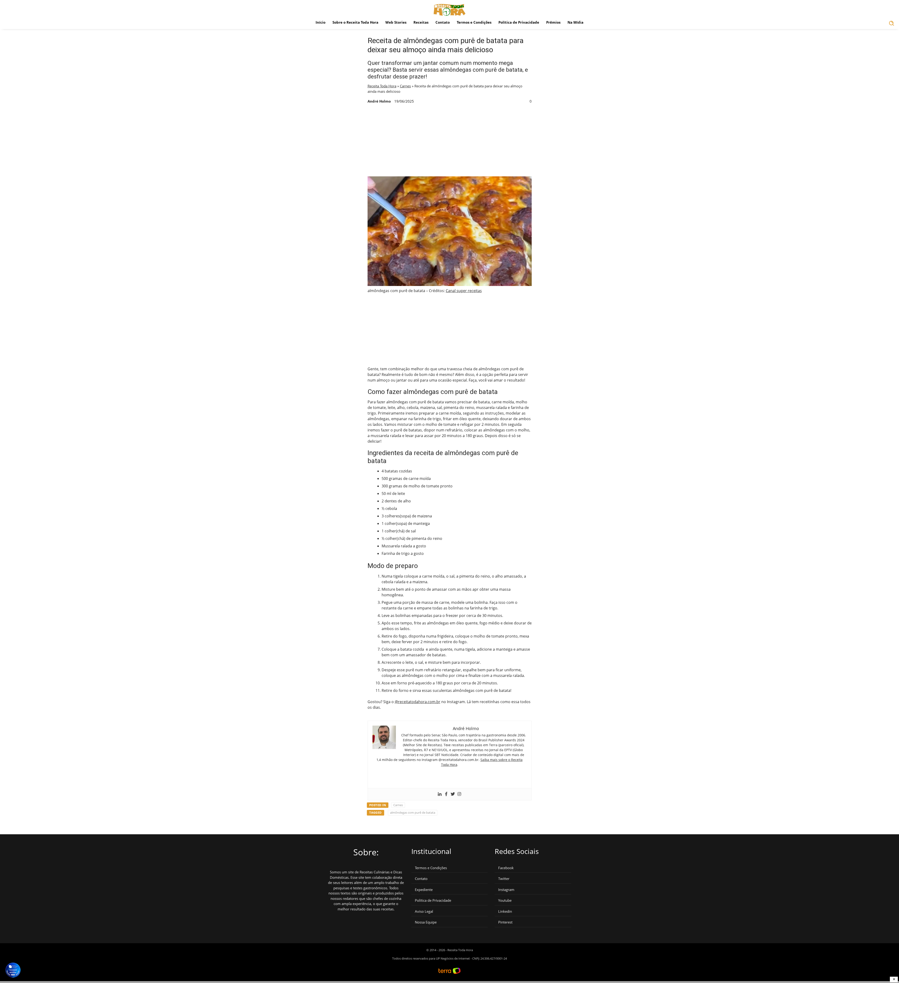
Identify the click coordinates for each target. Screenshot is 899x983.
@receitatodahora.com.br (417, 701)
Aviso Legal (424, 911)
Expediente (424, 889)
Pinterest (505, 922)
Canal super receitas (464, 290)
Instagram (506, 889)
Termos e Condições (474, 22)
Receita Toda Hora (382, 86)
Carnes (405, 86)
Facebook (506, 868)
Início (320, 22)
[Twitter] (453, 794)
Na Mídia (575, 22)
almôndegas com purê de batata (412, 812)
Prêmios (553, 22)
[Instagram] (459, 794)
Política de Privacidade (518, 22)
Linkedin (505, 911)
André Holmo (379, 101)
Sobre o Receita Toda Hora (355, 22)
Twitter (503, 878)
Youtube (505, 900)
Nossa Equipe (426, 922)
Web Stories (395, 22)
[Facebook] (446, 794)
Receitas (420, 22)
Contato (442, 22)
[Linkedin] (440, 794)
